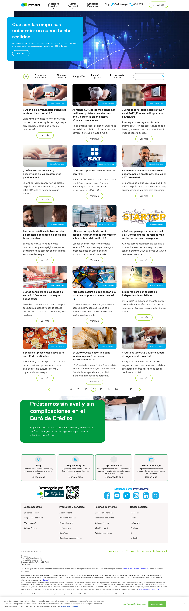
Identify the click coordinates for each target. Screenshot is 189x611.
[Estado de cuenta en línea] (70, 535)
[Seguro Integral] (66, 520)
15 (78, 389)
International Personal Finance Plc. (135, 569)
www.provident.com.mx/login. (149, 589)
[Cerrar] (185, 604)
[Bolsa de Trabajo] (102, 520)
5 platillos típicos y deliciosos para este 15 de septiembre (43, 354)
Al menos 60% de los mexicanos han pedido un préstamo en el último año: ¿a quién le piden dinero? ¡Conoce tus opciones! (94, 115)
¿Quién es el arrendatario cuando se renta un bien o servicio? (44, 111)
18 (101, 389)
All (26, 76)
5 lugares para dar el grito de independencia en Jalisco (139, 293)
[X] (131, 530)
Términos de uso (134, 551)
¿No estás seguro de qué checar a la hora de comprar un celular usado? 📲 (94, 295)
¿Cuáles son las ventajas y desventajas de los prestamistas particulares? (42, 174)
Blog (107, 4)
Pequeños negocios (96, 76)
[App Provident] (66, 510)
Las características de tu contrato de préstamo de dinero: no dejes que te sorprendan (44, 234)
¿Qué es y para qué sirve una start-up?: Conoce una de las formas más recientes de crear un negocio (143, 234)
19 (109, 389)
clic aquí (45, 580)
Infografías (79, 76)
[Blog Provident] (101, 525)
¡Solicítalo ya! (120, 4)
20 (116, 389)
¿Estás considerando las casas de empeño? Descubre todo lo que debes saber (43, 295)
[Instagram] (135, 520)
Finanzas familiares (61, 76)
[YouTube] (134, 525)
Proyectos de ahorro (117, 76)
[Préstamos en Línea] (103, 530)
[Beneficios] (64, 530)
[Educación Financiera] (104, 510)
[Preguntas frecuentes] (104, 515)
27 (131, 389)
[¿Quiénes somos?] (32, 510)
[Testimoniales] (65, 525)
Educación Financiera (93, 5)
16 (86, 389)
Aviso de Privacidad (156, 551)
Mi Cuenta (158, 4)
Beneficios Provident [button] (53, 5)
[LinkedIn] (134, 535)
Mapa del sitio (115, 551)
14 (71, 389)
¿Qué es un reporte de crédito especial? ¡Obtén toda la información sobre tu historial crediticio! (94, 234)
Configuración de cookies (134, 604)
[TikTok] (133, 515)
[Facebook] (134, 510)
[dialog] (94, 604)
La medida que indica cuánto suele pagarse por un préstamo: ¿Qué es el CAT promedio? (144, 174)
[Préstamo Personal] (68, 515)
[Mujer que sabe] (31, 520)
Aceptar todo (157, 604)
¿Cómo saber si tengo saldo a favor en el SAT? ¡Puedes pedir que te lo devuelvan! (143, 113)
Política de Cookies (69, 606)
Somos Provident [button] (73, 5)
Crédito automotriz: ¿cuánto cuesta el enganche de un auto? (143, 354)
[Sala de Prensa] (30, 525)
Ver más (21, 53)
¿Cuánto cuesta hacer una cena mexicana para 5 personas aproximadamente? (91, 356)
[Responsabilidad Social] (34, 515)
